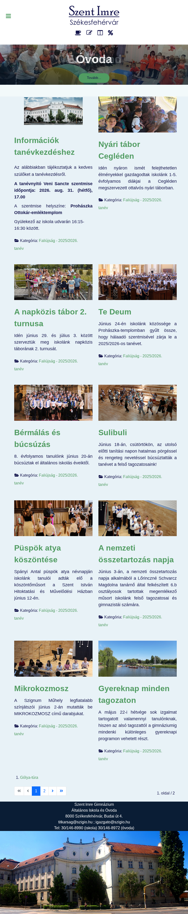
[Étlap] (79, 32)
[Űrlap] (90, 32)
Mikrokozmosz (41, 688)
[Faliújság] (101, 32)
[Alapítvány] (110, 32)
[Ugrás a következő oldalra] (52, 791)
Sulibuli (112, 432)
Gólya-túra (29, 777)
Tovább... (94, 78)
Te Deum (114, 311)
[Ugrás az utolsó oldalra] (61, 791)
